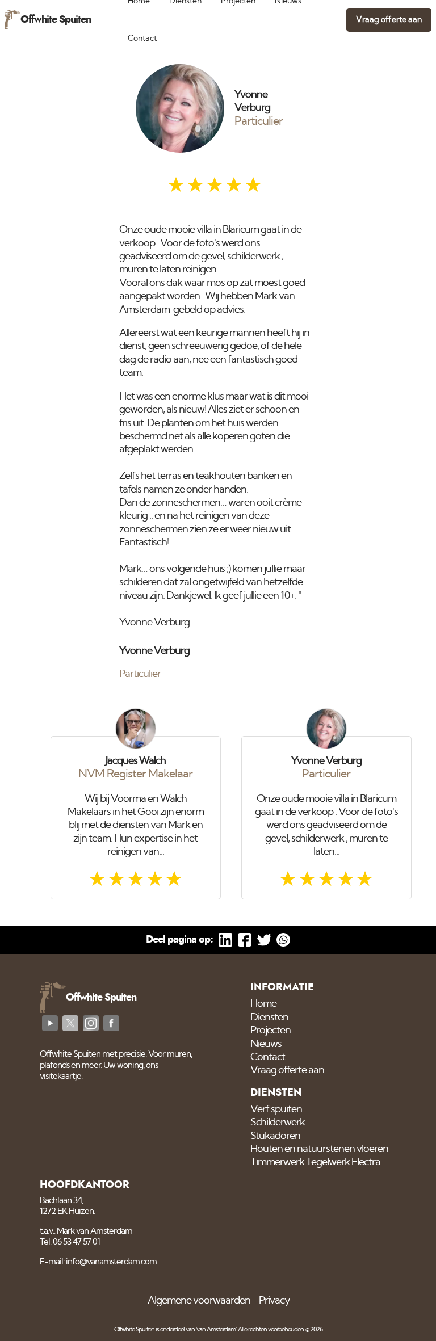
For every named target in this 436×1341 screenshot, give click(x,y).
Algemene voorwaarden (199, 1301)
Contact (142, 38)
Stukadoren (275, 1136)
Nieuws (266, 1044)
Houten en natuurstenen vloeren (319, 1149)
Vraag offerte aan (389, 19)
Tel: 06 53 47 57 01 (70, 1242)
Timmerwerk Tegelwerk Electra (315, 1162)
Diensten (269, 1017)
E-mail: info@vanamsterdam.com (98, 1262)
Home (263, 1004)
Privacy (274, 1301)
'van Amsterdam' (216, 1329)
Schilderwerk (277, 1122)
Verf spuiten (276, 1109)
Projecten (270, 1030)
